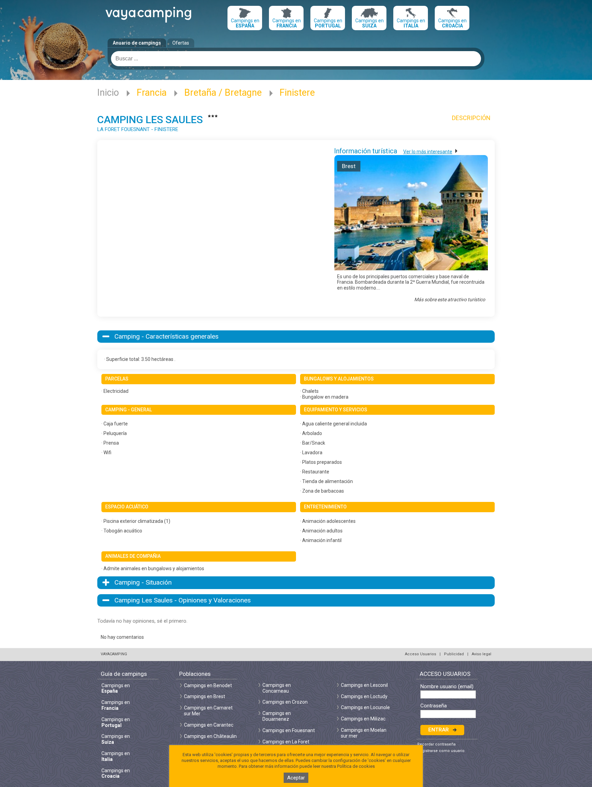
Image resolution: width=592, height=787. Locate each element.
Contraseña (433, 706)
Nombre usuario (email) (446, 687)
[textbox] (296, 58)
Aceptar (296, 778)
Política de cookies (356, 766)
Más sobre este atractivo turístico (449, 299)
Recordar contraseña (436, 744)
